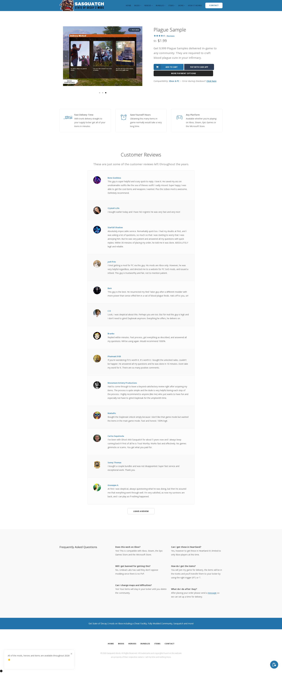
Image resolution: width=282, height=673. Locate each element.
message (212, 592)
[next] (139, 56)
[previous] (66, 56)
